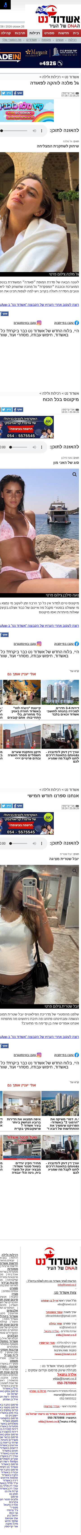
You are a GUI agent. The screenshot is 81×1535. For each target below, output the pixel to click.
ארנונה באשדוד (9, 1453)
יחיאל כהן (12, 1515)
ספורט (49, 33)
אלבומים (12, 1310)
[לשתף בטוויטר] (6, 94)
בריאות (14, 1358)
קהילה (6, 33)
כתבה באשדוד (9, 1475)
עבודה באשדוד (9, 1472)
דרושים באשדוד (9, 1448)
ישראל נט (12, 1393)
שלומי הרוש (11, 1521)
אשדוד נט (71, 77)
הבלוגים (12, 1335)
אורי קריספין (47, 1342)
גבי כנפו (13, 1512)
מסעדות (12, 1269)
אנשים (59, 39)
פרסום (14, 1496)
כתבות (14, 1296)
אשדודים (31, 39)
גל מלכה (67, 141)
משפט (14, 1361)
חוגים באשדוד (10, 1450)
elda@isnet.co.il (66, 1335)
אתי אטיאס (11, 1518)
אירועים (13, 1313)
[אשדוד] (53, 28)
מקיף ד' (14, 1507)
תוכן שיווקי (12, 1352)
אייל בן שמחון (10, 1399)
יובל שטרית (66, 854)
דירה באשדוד (10, 1480)
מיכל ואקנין (12, 1523)
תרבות (20, 33)
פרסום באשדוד (9, 1464)
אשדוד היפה (10, 1319)
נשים (15, 1377)
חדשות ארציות (10, 1266)
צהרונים (13, 1502)
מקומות (46, 39)
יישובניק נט (11, 1415)
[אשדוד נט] (51, 1271)
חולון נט (13, 1494)
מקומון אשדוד (10, 1421)
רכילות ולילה (51, 77)
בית (76, 33)
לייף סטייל (11, 1355)
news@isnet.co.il (65, 1354)
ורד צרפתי (12, 1510)
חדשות (63, 33)
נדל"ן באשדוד (10, 1388)
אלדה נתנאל (11, 1504)
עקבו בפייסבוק (64, 322)
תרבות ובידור (9, 1282)
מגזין (15, 1294)
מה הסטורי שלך (11, 39)
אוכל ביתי (12, 1274)
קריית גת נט (11, 1491)
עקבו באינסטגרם (25, 322)
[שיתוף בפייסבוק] (17, 94)
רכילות (34, 33)
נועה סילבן (66, 457)
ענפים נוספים (10, 1291)
